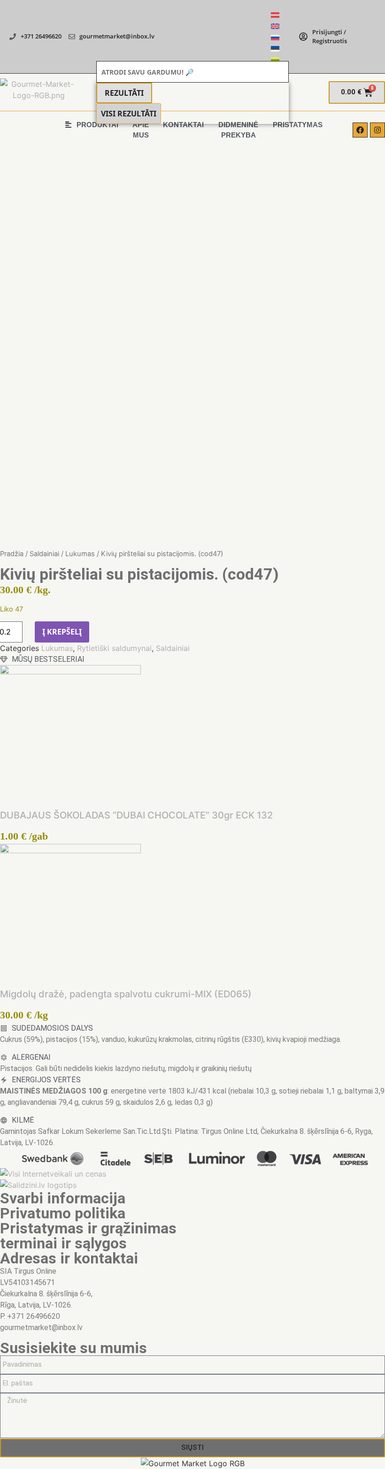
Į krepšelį (62, 632)
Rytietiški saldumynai (114, 648)
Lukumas (80, 554)
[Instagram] (377, 130)
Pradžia (11, 554)
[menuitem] (275, 14)
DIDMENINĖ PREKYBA (238, 130)
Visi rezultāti (128, 113)
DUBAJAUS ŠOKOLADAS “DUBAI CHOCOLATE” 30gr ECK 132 (136, 815)
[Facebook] (360, 130)
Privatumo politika (62, 1213)
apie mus (140, 130)
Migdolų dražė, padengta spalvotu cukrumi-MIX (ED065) (126, 994)
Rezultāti (124, 93)
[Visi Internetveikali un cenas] (53, 1173)
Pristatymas (298, 125)
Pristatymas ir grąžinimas (88, 1228)
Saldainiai (44, 554)
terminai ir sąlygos (63, 1243)
